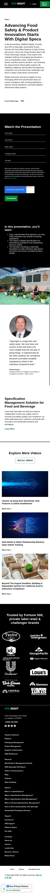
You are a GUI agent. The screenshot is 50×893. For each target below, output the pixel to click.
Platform (8, 739)
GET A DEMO (44, 4)
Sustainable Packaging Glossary (17, 810)
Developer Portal (34, 869)
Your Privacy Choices (18, 886)
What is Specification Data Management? (21, 799)
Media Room (10, 856)
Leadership (9, 848)
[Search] (30, 4)
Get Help (8, 831)
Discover (8, 759)
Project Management (13, 746)
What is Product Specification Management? (22, 803)
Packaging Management (14, 742)
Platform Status (11, 827)
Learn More (10, 429)
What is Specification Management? (19, 795)
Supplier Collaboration (14, 750)
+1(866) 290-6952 (11, 722)
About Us (8, 840)
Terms (12, 869)
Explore (8, 788)
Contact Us (9, 820)
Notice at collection (11, 890)
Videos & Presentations (14, 771)
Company (8, 837)
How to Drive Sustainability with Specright (21, 807)
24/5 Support (10, 823)
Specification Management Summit (18, 763)
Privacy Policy (12, 178)
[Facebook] (6, 726)
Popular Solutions (12, 735)
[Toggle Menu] (6, 4)
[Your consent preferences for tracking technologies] (4, 889)
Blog (6, 774)
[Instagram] (9, 726)
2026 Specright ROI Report (15, 767)
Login (34, 4)
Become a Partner (12, 852)
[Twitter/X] (12, 726)
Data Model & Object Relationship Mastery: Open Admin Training (23, 543)
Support (8, 816)
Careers (8, 844)
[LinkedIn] (15, 726)
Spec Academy (10, 782)
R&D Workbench (11, 754)
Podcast (8, 778)
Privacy (21, 869)
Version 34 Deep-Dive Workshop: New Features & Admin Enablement (21, 502)
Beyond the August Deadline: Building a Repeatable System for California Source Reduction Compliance (22, 586)
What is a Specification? (14, 791)
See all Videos (25, 460)
